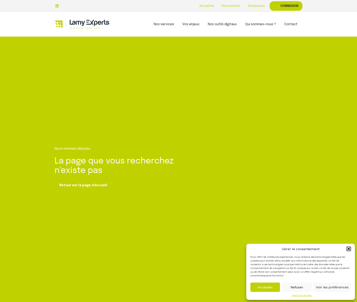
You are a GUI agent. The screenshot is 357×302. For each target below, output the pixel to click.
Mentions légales (301, 295)
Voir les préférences (332, 287)
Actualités (206, 6)
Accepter (265, 287)
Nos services (164, 24)
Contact (291, 24)
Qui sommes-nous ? (260, 24)
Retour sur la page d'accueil (83, 185)
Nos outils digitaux (222, 24)
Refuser (296, 287)
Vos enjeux (191, 24)
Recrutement (231, 6)
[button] (349, 249)
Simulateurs (256, 6)
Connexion (289, 6)
